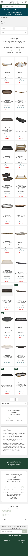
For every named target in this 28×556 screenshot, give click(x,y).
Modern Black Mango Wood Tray (21, 330)
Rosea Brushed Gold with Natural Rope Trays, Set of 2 (21, 159)
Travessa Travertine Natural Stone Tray (7, 357)
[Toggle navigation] (2, 2)
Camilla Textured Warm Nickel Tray (20, 102)
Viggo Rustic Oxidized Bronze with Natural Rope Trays (7, 187)
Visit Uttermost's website (6, 515)
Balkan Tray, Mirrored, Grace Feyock (7, 75)
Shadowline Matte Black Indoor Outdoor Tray (7, 386)
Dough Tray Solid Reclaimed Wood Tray (21, 216)
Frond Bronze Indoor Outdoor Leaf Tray (21, 302)
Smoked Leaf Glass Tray (21, 131)
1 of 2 (12, 399)
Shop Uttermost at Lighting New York (6, 511)
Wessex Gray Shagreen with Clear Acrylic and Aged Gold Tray (7, 130)
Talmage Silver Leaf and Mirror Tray (21, 245)
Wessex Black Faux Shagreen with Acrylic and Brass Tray (7, 159)
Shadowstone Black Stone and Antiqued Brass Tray (7, 301)
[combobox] (14, 6)
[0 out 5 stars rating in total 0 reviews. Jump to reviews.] (7, 80)
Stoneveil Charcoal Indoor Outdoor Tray (7, 330)
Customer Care (5, 523)
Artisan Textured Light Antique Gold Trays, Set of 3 (7, 244)
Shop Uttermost (5, 519)
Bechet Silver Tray (7, 216)
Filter (3, 32)
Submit (24, 531)
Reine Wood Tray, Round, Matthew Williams (7, 102)
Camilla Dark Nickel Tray (21, 273)
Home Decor (5, 17)
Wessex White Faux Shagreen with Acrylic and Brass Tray (7, 272)
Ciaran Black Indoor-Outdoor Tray (21, 357)
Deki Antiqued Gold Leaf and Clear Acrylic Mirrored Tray (21, 187)
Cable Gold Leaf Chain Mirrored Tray (21, 75)
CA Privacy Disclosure (20, 540)
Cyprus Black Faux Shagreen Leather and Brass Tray (21, 385)
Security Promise (7, 542)
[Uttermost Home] (14, 2)
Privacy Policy (7, 540)
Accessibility (20, 542)
